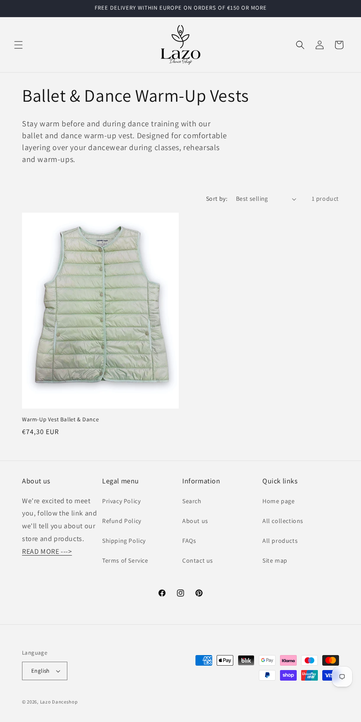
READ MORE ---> (47, 551)
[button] (18, 45)
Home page (278, 501)
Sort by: (216, 199)
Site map (274, 560)
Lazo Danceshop (59, 702)
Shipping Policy (124, 541)
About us (195, 521)
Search (192, 501)
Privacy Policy (121, 501)
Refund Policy (121, 521)
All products (280, 541)
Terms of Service (125, 560)
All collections (282, 521)
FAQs (189, 541)
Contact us (197, 560)
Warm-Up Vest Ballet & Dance (60, 419)
